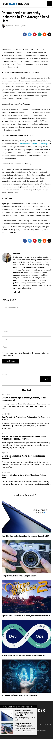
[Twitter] (30, 34)
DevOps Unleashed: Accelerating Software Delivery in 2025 (23, 655)
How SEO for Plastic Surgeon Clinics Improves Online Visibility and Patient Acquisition (24, 437)
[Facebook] (25, 34)
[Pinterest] (35, 34)
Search (4, 375)
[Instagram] (18, 292)
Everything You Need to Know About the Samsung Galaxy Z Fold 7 (24, 713)
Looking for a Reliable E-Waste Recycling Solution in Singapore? (23, 457)
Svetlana (11, 26)
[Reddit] (44, 34)
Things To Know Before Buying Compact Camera (24, 725)
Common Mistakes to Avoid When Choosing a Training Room (24, 476)
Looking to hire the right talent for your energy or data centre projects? (24, 398)
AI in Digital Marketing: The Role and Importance (19, 695)
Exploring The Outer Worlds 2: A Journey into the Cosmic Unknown (26, 616)
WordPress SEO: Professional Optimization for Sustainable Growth (26, 418)
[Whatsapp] (40, 34)
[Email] (49, 34)
